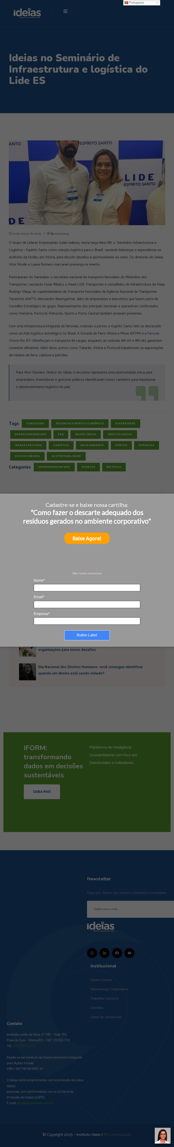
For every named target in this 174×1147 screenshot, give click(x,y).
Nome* (39, 580)
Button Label (87, 635)
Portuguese (136, 2)
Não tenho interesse (87, 573)
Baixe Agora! (87, 538)
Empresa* (42, 613)
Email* (39, 597)
